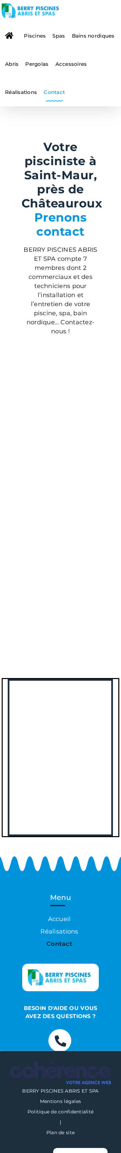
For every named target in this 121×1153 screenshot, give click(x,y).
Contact (59, 944)
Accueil (59, 919)
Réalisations (59, 931)
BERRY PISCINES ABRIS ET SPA (60, 1091)
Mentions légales (60, 1101)
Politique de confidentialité (61, 1112)
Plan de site (60, 1133)
